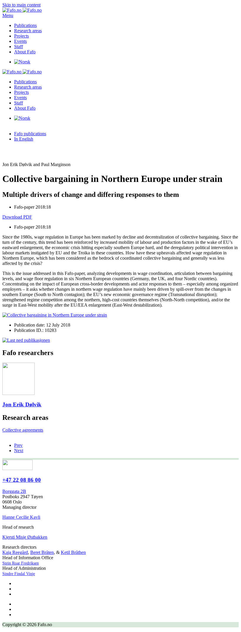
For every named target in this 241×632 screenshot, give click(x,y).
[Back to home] (22, 10)
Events (20, 41)
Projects (21, 35)
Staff (18, 46)
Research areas (28, 30)
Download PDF (17, 216)
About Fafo (25, 51)
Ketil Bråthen (73, 552)
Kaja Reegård (15, 552)
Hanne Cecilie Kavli (21, 517)
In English (23, 138)
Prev (18, 445)
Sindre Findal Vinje (18, 574)
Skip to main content (21, 4)
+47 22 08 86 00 (21, 480)
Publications (25, 25)
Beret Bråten (42, 552)
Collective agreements (22, 429)
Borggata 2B (14, 491)
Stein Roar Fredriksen (20, 563)
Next (18, 450)
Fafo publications (30, 133)
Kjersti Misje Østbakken (24, 537)
